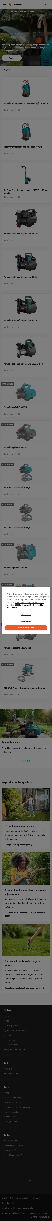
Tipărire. (14, 607)
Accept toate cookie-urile (26, 628)
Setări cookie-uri (26, 615)
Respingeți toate (26, 621)
